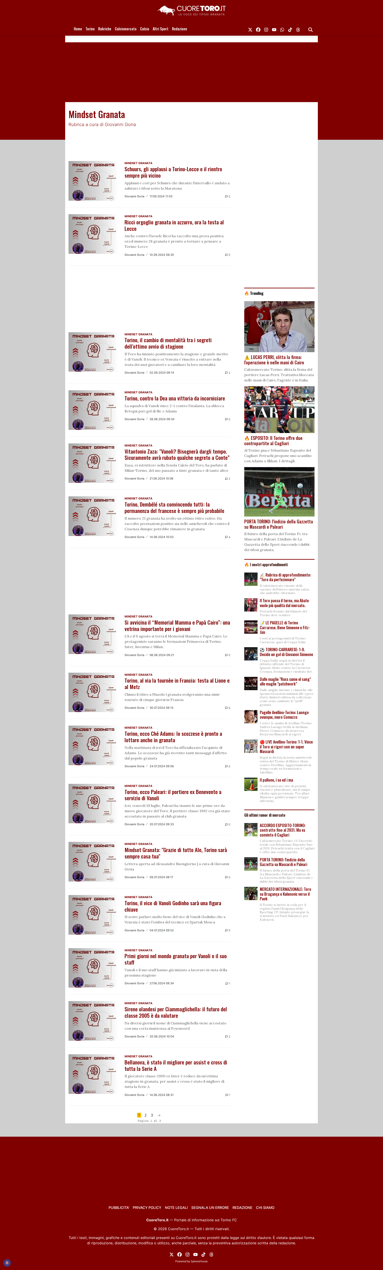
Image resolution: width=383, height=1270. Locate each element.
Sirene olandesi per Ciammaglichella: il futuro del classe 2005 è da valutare (176, 1012)
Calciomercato (126, 28)
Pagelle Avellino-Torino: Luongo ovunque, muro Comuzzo (284, 714)
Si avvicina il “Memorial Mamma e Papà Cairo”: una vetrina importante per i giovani (177, 625)
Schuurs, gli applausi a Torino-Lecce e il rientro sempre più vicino (173, 172)
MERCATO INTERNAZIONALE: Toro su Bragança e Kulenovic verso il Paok (285, 893)
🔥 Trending (254, 293)
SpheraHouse (199, 1261)
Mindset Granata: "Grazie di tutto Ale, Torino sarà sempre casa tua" (176, 853)
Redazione (179, 28)
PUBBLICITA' (119, 1207)
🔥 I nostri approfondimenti (266, 564)
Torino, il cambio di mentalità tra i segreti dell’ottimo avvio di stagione (168, 343)
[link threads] (298, 29)
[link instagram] (266, 29)
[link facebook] (258, 29)
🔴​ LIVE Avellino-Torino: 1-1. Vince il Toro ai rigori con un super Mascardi (286, 746)
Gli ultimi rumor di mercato (264, 815)
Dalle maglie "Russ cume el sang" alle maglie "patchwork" (285, 681)
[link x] (250, 29)
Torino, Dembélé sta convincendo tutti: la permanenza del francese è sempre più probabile (174, 507)
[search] (311, 29)
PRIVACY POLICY (147, 1207)
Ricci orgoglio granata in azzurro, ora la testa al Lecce (174, 225)
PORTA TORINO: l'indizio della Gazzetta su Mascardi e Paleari (283, 862)
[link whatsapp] (282, 29)
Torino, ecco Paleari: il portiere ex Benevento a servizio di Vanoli (173, 795)
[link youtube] (274, 29)
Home (78, 28)
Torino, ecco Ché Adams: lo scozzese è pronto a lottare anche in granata (173, 736)
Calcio (144, 28)
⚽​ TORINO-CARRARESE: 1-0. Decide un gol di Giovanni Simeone (286, 652)
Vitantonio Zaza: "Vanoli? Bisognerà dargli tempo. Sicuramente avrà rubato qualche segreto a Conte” (177, 454)
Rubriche (104, 28)
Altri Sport (160, 28)
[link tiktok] (290, 29)
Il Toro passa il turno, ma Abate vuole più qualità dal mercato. (284, 603)
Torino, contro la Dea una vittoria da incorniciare (175, 398)
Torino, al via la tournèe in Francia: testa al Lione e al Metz (177, 683)
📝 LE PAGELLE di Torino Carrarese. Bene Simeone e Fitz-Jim (285, 627)
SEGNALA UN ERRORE (210, 1207)
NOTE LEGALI (176, 1207)
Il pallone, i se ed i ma (276, 780)
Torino (90, 28)
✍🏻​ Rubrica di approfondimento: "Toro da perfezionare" (285, 577)
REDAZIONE (242, 1207)
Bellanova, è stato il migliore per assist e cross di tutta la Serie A (176, 1065)
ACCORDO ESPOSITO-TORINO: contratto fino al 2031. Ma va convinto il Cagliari (282, 830)
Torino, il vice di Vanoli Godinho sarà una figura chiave (173, 906)
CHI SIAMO (265, 1207)
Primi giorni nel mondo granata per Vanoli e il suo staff (176, 959)
